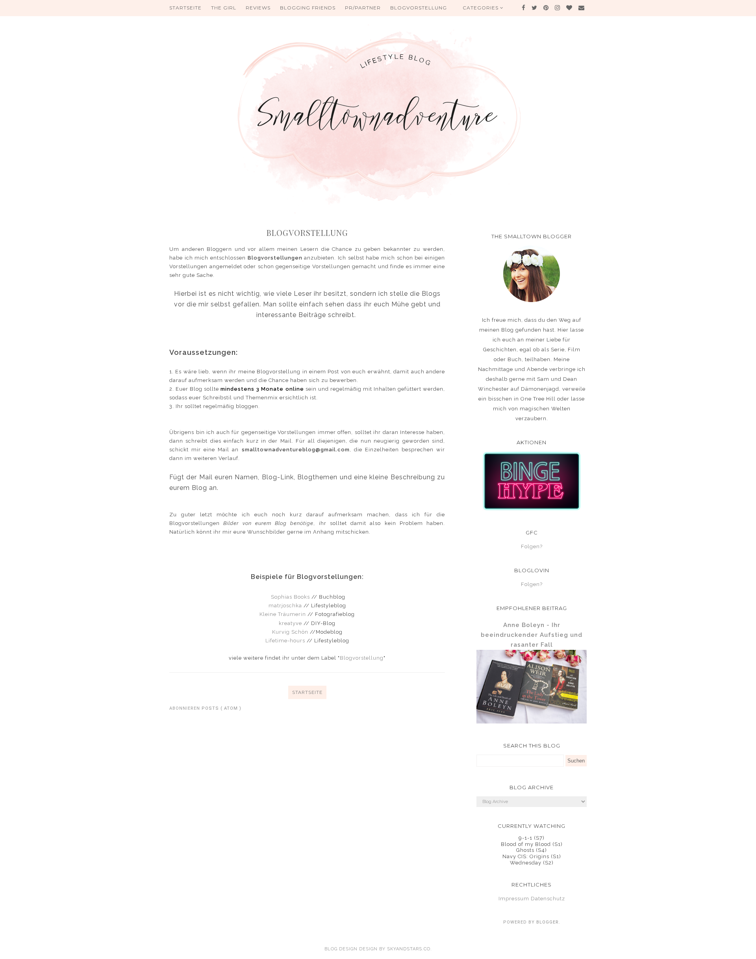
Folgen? (532, 546)
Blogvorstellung (418, 8)
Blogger (547, 922)
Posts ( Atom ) (221, 708)
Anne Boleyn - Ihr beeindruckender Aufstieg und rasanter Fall (531, 634)
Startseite (185, 8)
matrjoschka (285, 605)
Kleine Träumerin (282, 614)
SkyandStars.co (408, 949)
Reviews (258, 8)
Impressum (513, 898)
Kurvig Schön (290, 632)
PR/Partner (363, 8)
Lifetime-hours (285, 641)
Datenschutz (548, 898)
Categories (481, 8)
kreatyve (290, 623)
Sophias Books (290, 597)
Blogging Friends (307, 8)
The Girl (223, 8)
